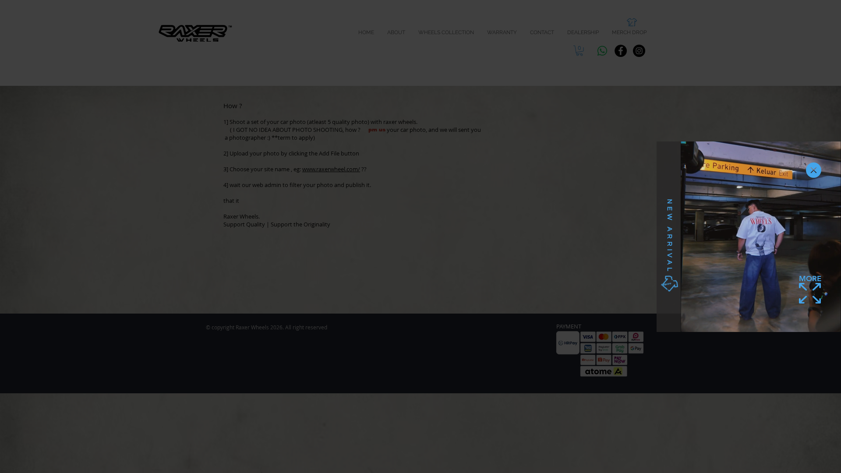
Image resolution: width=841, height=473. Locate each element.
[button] (813, 170)
